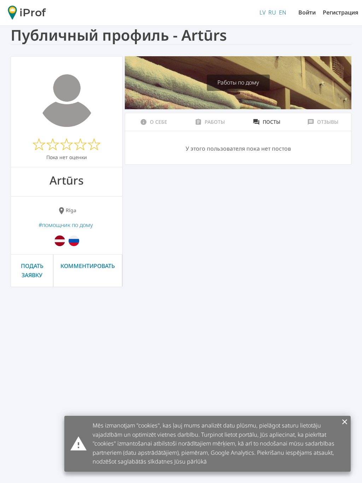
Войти (307, 12)
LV (262, 12)
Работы (210, 122)
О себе (153, 122)
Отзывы (322, 122)
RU (272, 12)
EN (282, 12)
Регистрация (340, 12)
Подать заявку (32, 270)
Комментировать (87, 266)
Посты (266, 122)
